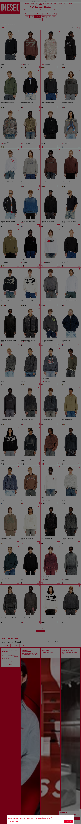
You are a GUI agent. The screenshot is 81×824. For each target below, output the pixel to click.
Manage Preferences (30, 818)
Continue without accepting (13, 821)
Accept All (69, 821)
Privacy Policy (41, 818)
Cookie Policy (48, 818)
